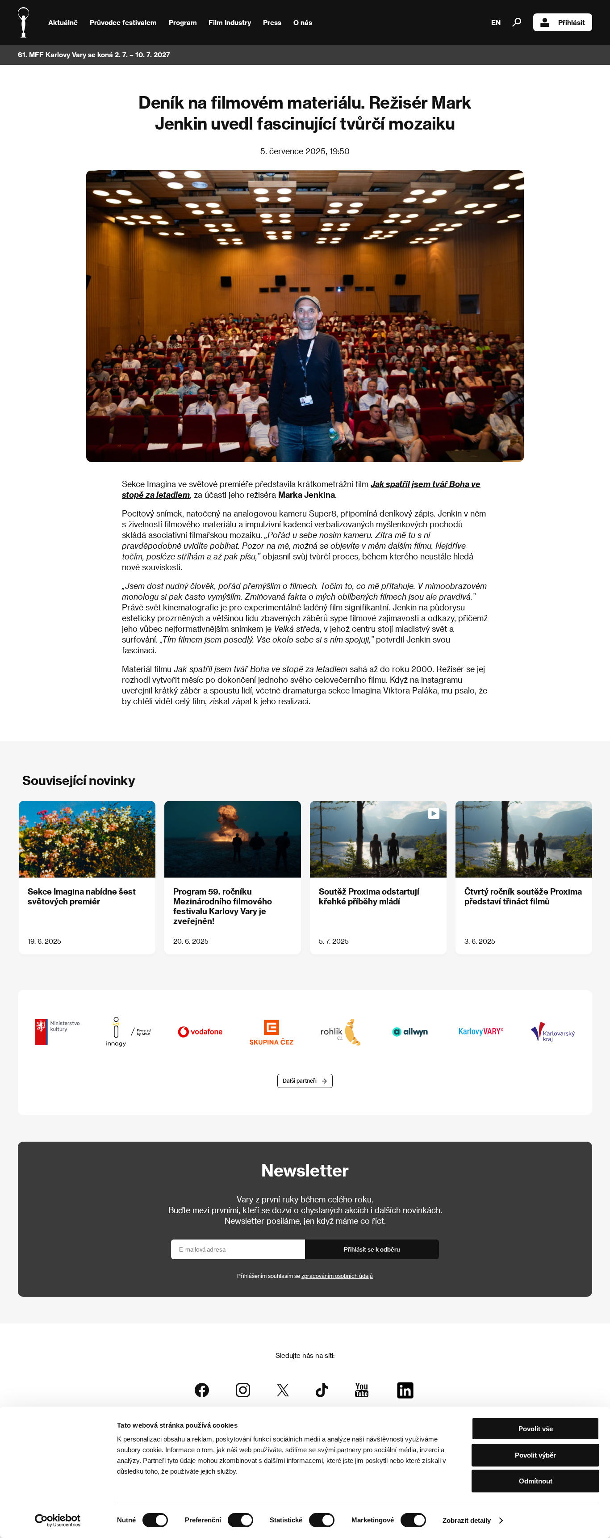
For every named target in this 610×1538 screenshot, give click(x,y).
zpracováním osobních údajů (337, 1276)
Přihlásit (571, 22)
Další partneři (300, 1080)
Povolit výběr (535, 1455)
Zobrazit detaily (467, 1520)
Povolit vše (535, 1429)
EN (496, 22)
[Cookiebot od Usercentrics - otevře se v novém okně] (58, 1520)
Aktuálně (63, 22)
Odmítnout (535, 1481)
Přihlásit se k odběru (372, 1249)
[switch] (240, 1520)
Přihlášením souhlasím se (305, 1276)
